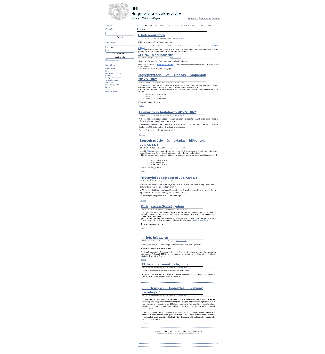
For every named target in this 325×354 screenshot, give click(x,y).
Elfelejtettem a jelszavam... (112, 60)
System (216, 18)
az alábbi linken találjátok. (198, 220)
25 (212, 25)
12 (168, 25)
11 (164, 25)
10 (161, 25)
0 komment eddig (178, 38)
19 (192, 25)
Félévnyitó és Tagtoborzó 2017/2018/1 (168, 177)
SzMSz (107, 87)
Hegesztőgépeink (112, 84)
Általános (193, 18)
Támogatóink (110, 89)
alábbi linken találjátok (165, 65)
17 (185, 25)
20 (195, 25)
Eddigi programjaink (113, 78)
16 (181, 25)
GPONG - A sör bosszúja (155, 55)
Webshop (109, 82)
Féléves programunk (113, 73)
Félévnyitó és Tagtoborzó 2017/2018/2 (167, 112)
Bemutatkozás (110, 69)
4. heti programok (151, 35)
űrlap (148, 86)
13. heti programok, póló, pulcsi (165, 264)
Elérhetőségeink (111, 91)
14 (174, 25)
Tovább (141, 106)
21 (198, 25)
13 (171, 25)
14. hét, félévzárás (154, 237)
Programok (205, 18)
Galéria (108, 75)
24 (209, 25)
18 (188, 25)
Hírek (107, 71)
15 (178, 25)
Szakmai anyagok (112, 80)
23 (205, 25)
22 (202, 25)
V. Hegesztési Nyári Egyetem (162, 206)
